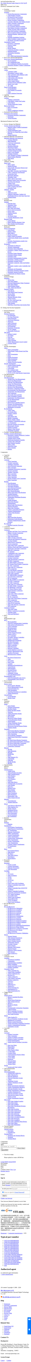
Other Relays (11, 852)
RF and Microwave (9, 906)
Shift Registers (12, 668)
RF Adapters (11, 551)
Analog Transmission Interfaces (16, 1087)
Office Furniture (12, 360)
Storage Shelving (12, 135)
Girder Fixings (12, 298)
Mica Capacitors (12, 474)
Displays (10, 780)
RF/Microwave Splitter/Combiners (17, 922)
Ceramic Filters (12, 1053)
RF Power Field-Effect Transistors (17, 743)
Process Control (12, 45)
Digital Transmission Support (15, 1098)
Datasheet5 (7, 1332)
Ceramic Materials (12, 139)
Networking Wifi (12, 416)
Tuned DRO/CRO (13, 899)
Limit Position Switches (14, 15)
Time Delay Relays (13, 855)
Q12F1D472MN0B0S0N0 (11, 1253)
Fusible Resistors (12, 500)
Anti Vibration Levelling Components (18, 155)
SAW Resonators (12, 869)
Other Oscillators (12, 875)
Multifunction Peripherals (14, 640)
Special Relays (12, 858)
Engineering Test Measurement (16, 398)
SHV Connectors (12, 600)
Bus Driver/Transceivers (14, 657)
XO (9, 872)
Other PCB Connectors (14, 603)
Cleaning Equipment (13, 437)
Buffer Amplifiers (12, 964)
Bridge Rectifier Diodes (14, 710)
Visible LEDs (11, 771)
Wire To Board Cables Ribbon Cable (18, 74)
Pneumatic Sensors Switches (15, 272)
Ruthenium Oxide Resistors (15, 519)
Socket (6, 1065)
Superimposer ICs (12, 989)
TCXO (9, 877)
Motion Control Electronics (15, 1022)
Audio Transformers (13, 836)
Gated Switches (12, 1009)
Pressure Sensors (12, 936)
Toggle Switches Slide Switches (16, 29)
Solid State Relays (12, 782)
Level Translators (12, 815)
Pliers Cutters (11, 164)
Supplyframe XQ (9, 1326)
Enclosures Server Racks (11, 113)
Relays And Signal (9, 106)
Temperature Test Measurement (16, 391)
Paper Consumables (13, 349)
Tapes (9, 191)
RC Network (7, 523)
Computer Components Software (16, 421)
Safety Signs (11, 338)
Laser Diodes (11, 785)
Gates (9, 659)
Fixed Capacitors (12, 461)
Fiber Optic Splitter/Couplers (15, 1101)
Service (6, 1316)
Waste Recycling (12, 446)
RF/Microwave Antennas (14, 913)
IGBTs (9, 738)
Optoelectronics (8, 769)
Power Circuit (8, 684)
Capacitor (6, 460)
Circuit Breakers (12, 88)
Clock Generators (12, 626)
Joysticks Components (14, 25)
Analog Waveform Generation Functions (19, 1023)
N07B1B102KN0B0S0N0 (11, 1245)
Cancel (2, 1360)
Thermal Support (8, 1129)
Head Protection (12, 324)
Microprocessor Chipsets (14, 654)
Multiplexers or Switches (14, 1020)
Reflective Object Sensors (15, 950)
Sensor (6, 934)
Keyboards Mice (12, 412)
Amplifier (6, 958)
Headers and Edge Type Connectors (17, 531)
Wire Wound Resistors (14, 491)
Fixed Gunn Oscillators (14, 902)
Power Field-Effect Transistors (16, 732)
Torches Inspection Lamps (15, 104)
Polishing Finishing (13, 153)
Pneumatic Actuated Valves (15, 261)
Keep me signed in (9, 1192)
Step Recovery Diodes (14, 724)
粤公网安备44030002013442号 (11, 1297)
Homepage (4, 1233)
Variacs (10, 847)
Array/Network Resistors (14, 488)
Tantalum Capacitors (13, 464)
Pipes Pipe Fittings (13, 284)
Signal (6, 1015)
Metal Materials (12, 141)
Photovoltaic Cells (12, 796)
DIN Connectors (12, 569)
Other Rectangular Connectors (16, 559)
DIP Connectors (12, 606)
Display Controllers (13, 639)
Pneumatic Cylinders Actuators (16, 259)
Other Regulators (12, 690)
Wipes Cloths (11, 444)
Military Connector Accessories (16, 611)
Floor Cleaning (12, 447)
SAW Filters (11, 1048)
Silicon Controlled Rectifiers (15, 997)
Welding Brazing (12, 213)
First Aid (10, 337)
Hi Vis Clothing (12, 329)
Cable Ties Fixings (13, 79)
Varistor (10, 514)
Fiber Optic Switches (13, 1109)
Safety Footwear (12, 323)
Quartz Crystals (12, 864)
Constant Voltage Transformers (16, 844)
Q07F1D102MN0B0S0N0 (11, 1240)
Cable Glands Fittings (13, 81)
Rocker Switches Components (16, 20)
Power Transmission (9, 228)
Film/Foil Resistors (13, 506)
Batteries (6, 822)
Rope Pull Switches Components (16, 31)
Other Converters (12, 1036)
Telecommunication (9, 1071)
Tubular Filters (12, 1064)
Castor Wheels (12, 144)
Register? (8, 1185)
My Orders (4, 3)
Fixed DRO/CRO (12, 896)
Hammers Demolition (13, 185)
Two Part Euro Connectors (15, 576)
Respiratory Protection (14, 328)
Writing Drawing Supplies (15, 362)
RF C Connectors (12, 595)
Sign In (7, 1171)
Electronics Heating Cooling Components (19, 65)
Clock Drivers (11, 667)
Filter (5, 1043)
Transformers (7, 825)
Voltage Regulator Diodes (15, 713)
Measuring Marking (13, 175)
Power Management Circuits (15, 687)
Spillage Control (12, 334)
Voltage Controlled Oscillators (16, 891)
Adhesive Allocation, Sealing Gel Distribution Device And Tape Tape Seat (19, 195)
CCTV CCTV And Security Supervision (19, 373)
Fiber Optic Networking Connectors (17, 598)
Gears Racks (11, 230)
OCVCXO (11, 880)
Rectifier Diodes (12, 709)
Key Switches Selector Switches (16, 26)
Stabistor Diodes (12, 727)
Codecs (10, 1079)
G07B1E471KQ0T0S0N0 (11, 1251)
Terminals (10, 1137)
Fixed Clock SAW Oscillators (16, 883)
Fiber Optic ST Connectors (15, 584)
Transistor (6, 729)
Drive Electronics (12, 813)
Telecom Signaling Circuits (15, 1089)
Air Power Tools (12, 216)
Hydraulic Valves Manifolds (15, 248)
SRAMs (10, 749)
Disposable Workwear (14, 331)
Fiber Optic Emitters (13, 1104)
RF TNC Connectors (13, 565)
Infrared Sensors (12, 948)
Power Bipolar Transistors (15, 735)
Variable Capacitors (13, 472)
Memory (6, 748)
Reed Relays (11, 857)
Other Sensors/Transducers (15, 938)
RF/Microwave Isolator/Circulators (17, 920)
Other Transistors (12, 734)
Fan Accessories (12, 60)
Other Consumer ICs (13, 970)
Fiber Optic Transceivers (14, 1110)
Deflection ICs (12, 984)
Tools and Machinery (13, 614)
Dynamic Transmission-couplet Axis (17, 241)
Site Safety (7, 332)
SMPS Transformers (13, 833)
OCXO (10, 882)
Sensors (10, 54)
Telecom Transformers (14, 832)
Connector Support (9, 607)
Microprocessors (12, 628)
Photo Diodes (11, 790)
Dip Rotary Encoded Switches (16, 40)
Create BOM (4, 1162)
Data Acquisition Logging (15, 396)
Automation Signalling (14, 53)
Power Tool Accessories (14, 210)
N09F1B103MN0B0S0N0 (11, 1264)
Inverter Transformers (13, 841)
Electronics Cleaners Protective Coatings (19, 435)
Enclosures (11, 116)
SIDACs (10, 1003)
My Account (7, 1310)
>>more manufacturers (7, 1274)
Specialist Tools (12, 188)
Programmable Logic (10, 676)
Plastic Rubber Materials (14, 157)
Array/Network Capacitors (15, 466)
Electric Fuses (11, 698)
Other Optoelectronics (14, 774)
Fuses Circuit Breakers (10, 87)
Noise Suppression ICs (14, 991)
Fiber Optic (7, 1099)
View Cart (13, 1169)
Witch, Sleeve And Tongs (14, 178)
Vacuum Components (13, 247)
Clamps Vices (11, 183)
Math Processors (12, 646)
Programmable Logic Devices (16, 679)
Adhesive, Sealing (9, 189)
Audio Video (11, 410)
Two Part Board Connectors (15, 570)
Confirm (9, 1360)
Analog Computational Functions (17, 1025)
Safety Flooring (12, 340)
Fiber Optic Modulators (14, 1124)
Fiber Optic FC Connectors (15, 572)
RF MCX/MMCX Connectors (16, 579)
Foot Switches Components (15, 18)
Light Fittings (11, 102)
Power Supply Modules (14, 685)
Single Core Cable (13, 84)
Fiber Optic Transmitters (14, 1115)
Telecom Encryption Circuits (15, 1095)
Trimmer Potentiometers (14, 511)
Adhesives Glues (12, 192)
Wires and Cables (12, 609)
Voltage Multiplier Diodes (15, 723)
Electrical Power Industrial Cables (17, 82)
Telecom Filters (12, 1061)
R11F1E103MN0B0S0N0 (11, 1243)
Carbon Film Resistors (14, 512)
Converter (7, 1033)
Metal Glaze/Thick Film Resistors (17, 492)
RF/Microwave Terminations (15, 916)
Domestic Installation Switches (16, 37)
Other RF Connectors (13, 550)
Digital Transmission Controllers (16, 1090)
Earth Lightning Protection (15, 93)
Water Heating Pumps (13, 286)
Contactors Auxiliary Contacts (16, 50)
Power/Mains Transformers (15, 827)
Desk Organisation (13, 354)
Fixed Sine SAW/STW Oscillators (17, 892)
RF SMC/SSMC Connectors (15, 586)
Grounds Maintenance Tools (15, 217)
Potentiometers (12, 503)
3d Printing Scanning (13, 430)
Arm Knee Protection (13, 320)
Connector (7, 530)
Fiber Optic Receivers (13, 1118)
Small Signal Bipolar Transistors (16, 730)
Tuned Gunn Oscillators (14, 897)
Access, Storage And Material (12, 125)
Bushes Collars (12, 231)
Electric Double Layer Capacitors (17, 478)
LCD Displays (12, 779)
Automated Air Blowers (14, 245)
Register (3, 1171)
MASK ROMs (12, 762)
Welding (6, 202)
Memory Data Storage (14, 429)
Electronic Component (14, 43)
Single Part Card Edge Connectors (17, 548)
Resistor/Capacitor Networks (15, 525)
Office (6, 348)
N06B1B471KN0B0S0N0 (11, 1261)
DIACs (10, 1006)
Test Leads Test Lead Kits (15, 394)
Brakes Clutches (12, 242)
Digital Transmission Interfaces (16, 1085)
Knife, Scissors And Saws (15, 186)
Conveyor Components (14, 143)
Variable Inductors (12, 802)
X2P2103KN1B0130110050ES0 (13, 1257)
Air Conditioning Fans (14, 62)
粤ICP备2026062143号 (7, 1290)
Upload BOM (4, 1150)
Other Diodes (11, 715)
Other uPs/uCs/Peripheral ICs (16, 625)
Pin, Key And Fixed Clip (14, 300)
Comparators (11, 961)
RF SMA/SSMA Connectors (15, 562)
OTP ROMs (11, 759)
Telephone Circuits (13, 1081)
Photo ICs (10, 787)
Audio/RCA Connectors (14, 555)
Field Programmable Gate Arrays (16, 678)
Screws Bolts (11, 294)
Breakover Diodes (12, 1005)
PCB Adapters (11, 592)
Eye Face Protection (13, 317)
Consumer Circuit (9, 969)
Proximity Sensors (12, 944)
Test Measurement (9, 377)
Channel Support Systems (15, 150)
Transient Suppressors (13, 707)
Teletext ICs (11, 986)
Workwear (10, 321)
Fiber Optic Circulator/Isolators (16, 1117)
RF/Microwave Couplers (14, 917)
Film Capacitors (12, 467)
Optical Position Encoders (15, 773)
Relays (9, 109)
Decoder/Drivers (12, 670)
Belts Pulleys (11, 233)
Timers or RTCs (12, 634)
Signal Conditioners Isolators (15, 110)
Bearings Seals (8, 219)
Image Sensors (12, 945)
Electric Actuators (12, 234)
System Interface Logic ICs (15, 650)
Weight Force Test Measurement (16, 379)
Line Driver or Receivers (14, 805)
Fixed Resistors (12, 483)
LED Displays (11, 776)
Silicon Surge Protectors (14, 1000)
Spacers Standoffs (12, 301)
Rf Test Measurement (13, 399)
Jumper (10, 516)
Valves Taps (11, 280)
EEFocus (6, 1331)
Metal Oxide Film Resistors (15, 505)
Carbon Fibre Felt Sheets (14, 149)
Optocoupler (11, 777)
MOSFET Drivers (12, 811)
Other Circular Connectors (15, 537)
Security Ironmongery (10, 363)
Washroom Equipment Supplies (16, 440)
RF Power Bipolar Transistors (16, 744)
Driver (6, 804)
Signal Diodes (11, 721)
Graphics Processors (13, 653)
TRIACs (10, 998)
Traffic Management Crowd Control (17, 342)
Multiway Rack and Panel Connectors (18, 547)
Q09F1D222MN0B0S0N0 (11, 1242)
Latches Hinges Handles (14, 365)
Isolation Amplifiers (13, 967)
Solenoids (10, 46)
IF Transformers (12, 846)
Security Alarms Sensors (14, 371)
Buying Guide (11, 3)
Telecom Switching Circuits (15, 1093)
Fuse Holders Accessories (15, 90)
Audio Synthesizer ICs (14, 973)
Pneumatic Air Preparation (15, 269)
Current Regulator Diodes (15, 720)
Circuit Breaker (12, 696)
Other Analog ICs (12, 953)
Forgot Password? (19, 1192)
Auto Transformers (13, 843)
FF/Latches (11, 660)
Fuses (9, 92)
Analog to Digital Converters (15, 1037)
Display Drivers (12, 808)
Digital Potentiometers (14, 1040)
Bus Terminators (12, 816)
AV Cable (10, 85)
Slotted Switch (12, 791)
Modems (10, 1084)
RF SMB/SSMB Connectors (15, 575)
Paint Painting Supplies (14, 443)
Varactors (10, 712)
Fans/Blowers (11, 1132)
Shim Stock (11, 158)
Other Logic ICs (12, 671)
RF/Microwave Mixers (14, 914)
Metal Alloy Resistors (13, 508)
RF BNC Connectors (13, 561)
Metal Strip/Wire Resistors (15, 517)
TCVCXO (10, 874)
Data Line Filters (12, 1045)
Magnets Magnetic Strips (14, 297)
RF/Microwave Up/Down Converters (18, 928)
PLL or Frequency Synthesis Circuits (18, 1019)
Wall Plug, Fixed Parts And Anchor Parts (19, 305)
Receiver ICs (11, 975)
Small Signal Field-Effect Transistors (17, 737)
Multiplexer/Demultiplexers (15, 665)
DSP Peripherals (12, 631)
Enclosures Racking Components (17, 115)
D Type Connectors (13, 534)
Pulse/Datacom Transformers (15, 829)
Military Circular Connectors (15, 533)
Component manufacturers (15, 1233)
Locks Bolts (11, 368)
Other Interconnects (13, 536)
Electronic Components (10, 1305)
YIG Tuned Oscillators (14, 894)
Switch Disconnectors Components (17, 14)
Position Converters (13, 1034)
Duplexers (10, 1059)
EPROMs (10, 760)
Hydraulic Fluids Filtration (15, 253)
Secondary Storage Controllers (16, 637)
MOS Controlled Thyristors (15, 1011)
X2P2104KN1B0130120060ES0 (13, 1259)
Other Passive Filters (13, 1050)
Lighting (6, 98)
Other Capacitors (12, 475)
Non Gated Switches (13, 1014)
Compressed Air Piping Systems (16, 273)
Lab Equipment (12, 401)
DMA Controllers (12, 645)
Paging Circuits (12, 1096)
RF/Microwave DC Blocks (15, 930)
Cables (6, 70)
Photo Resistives (12, 794)
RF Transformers (12, 830)
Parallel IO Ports (12, 629)
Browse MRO (8, 1307)
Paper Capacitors (12, 480)
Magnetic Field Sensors (14, 947)
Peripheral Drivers (12, 810)
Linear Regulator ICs (13, 688)
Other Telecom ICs (13, 1075)
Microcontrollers (12, 621)
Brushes (10, 449)
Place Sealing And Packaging (16, 224)
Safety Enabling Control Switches (17, 39)
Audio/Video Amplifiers (14, 972)
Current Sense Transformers (15, 838)
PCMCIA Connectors (13, 601)
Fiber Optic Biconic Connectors (16, 604)
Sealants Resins (12, 197)
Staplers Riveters (12, 166)
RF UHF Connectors (13, 583)
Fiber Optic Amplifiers (14, 1120)
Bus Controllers (12, 635)
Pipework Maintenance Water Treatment (18, 283)
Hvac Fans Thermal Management (13, 59)
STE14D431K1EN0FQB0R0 (12, 1262)
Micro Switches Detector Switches (17, 32)
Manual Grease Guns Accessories (17, 180)
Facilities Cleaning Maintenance (13, 433)
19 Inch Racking (12, 118)
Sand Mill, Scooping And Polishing (17, 171)
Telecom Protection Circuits (15, 1078)
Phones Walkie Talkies (14, 419)
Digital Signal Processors (14, 632)
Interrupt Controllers (13, 648)
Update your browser (6, 1198)
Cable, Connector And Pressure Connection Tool (16, 173)
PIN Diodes (11, 716)
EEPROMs (11, 754)
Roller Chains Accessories (15, 236)
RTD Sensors (11, 952)
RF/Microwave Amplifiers (15, 910)
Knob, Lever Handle (13, 152)
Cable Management (13, 76)
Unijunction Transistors (14, 746)
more (13, 1230)
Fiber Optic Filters (12, 1123)
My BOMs (7, 1311)
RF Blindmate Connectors (15, 587)
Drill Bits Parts (12, 203)
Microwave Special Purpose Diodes (17, 726)
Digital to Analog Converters (15, 1039)
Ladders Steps (11, 129)
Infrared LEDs (12, 788)
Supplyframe (7, 1328)
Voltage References (13, 693)
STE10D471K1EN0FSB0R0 (12, 1256)
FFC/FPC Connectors (13, 581)
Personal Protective (9, 314)
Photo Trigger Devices (14, 797)
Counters (10, 664)
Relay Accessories (12, 107)
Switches (6, 12)
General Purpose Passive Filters (16, 1054)
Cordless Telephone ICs (14, 1092)
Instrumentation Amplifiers (15, 962)
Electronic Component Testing (16, 388)
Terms (5, 1318)
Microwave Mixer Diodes (15, 718)
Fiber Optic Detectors (13, 1114)
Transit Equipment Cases (14, 130)
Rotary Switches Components (16, 23)
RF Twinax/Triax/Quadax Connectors (18, 564)
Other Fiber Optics (13, 1103)
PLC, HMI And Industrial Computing (18, 56)
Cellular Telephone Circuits (15, 1082)
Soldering (10, 214)
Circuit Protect (8, 695)
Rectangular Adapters (13, 556)
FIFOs (9, 755)
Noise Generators (12, 931)
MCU (5, 620)
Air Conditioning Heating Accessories (18, 64)
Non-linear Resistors (13, 486)
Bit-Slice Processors (13, 642)
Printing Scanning (12, 427)
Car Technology (12, 423)
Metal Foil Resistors (13, 495)
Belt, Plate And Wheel (14, 208)
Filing (9, 356)
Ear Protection (11, 315)
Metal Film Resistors (13, 489)
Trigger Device (8, 995)
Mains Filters (11, 1047)
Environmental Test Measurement (17, 390)
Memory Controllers (13, 643)
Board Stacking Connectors (15, 590)
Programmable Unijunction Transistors (18, 1008)
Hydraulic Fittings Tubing (15, 255)
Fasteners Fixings (9, 289)
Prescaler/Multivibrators (14, 674)
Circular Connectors (13, 558)
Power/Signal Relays (13, 850)
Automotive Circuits (13, 1026)
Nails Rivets (11, 291)
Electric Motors (12, 48)
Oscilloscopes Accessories (15, 385)
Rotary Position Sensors (14, 941)
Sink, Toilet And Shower (14, 287)
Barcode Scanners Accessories (16, 424)
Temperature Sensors (13, 942)
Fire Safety (11, 335)
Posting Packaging (13, 357)
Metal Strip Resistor (13, 502)
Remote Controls (12, 413)
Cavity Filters (11, 1057)
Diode (5, 704)
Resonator (7, 863)
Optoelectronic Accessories (15, 783)
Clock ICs (10, 981)
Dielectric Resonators (13, 867)
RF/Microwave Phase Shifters (16, 927)
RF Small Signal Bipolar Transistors (17, 740)
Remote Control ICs (13, 980)
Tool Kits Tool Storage (14, 182)
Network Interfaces (13, 1076)
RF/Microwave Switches (14, 911)
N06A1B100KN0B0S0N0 (11, 1250)
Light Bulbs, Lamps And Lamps (16, 101)
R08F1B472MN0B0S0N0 (11, 1247)
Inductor (6, 799)
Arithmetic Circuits (13, 673)
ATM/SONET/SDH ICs (14, 1073)
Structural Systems (13, 147)
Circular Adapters (12, 541)
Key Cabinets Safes (13, 370)
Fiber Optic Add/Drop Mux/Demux (17, 1121)
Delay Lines (11, 662)
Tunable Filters (12, 1062)
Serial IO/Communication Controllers (18, 623)
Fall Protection (12, 326)
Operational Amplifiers (14, 959)
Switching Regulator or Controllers (17, 692)
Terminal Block (8, 1134)
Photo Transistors (12, 793)
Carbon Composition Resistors (16, 509)
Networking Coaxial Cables (15, 73)
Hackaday (7, 1334)
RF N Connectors (12, 578)
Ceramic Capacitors (13, 463)
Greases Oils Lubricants (14, 441)
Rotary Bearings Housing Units (16, 222)
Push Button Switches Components (17, 28)
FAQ (22, 3)
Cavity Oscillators (12, 900)
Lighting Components (13, 99)
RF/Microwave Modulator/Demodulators (19, 925)
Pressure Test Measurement (15, 404)
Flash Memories (12, 751)
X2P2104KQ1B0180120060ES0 (13, 1254)
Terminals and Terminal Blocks (16, 1135)
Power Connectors (13, 544)
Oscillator (6, 871)
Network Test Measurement (15, 382)
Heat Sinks (11, 1131)
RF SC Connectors (13, 597)
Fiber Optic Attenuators (14, 1112)
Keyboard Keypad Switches (15, 17)
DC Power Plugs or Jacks (15, 589)
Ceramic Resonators (13, 866)
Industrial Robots (12, 51)
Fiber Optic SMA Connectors (16, 593)
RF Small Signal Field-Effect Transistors (19, 741)
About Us (17, 3)
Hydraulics (7, 244)
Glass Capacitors (12, 477)
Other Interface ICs (13, 807)
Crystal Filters (11, 1051)
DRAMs (10, 752)
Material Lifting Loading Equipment (17, 127)
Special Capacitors (13, 470)
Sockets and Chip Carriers (15, 1067)
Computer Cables (12, 71)
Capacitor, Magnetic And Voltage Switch (19, 21)
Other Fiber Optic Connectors (16, 545)
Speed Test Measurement (14, 380)
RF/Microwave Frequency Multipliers (18, 933)
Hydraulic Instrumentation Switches (17, 258)
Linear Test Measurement (14, 384)
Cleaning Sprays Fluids (14, 438)
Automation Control (9, 42)
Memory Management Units (15, 651)
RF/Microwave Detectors (14, 919)
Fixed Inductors (12, 801)
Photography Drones (13, 426)
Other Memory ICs (13, 757)
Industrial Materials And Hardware (13, 138)
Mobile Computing (13, 418)
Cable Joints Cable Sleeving (15, 78)
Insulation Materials (13, 146)
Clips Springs (11, 303)
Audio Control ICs (13, 976)
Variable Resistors (12, 494)
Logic (5, 656)
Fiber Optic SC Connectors (15, 567)
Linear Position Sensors (14, 939)
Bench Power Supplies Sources (16, 402)
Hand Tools (7, 163)
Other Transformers (13, 839)
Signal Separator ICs (13, 987)
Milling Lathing (12, 206)
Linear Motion (11, 220)
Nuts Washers (11, 295)
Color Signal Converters (14, 978)
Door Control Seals (13, 366)
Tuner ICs (10, 983)
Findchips (6, 1329)
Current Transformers (13, 835)
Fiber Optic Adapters (13, 573)
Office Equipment (12, 359)
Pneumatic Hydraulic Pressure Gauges (18, 270)
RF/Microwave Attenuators (15, 908)
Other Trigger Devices (14, 1001)
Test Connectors (12, 393)
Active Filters (11, 1056)
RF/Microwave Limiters (14, 924)
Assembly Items (12, 612)
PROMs (10, 763)
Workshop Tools (12, 205)
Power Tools (11, 211)
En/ (25, 3)
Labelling (10, 415)
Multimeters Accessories (14, 407)
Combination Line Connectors (16, 553)
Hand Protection (12, 318)
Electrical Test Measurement (15, 387)
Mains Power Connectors (14, 542)
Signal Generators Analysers (15, 405)
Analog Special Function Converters (17, 1042)
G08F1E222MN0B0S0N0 (11, 1248)
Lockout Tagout (12, 343)
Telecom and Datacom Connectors (17, 539)
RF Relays (10, 853)
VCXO (10, 878)
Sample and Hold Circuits (15, 966)
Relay (5, 849)
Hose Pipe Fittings (13, 281)
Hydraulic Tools (12, 256)
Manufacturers (8, 1308)
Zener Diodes (11, 706)
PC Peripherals (8, 409)
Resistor (6, 481)
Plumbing (6, 278)
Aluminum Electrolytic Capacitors (17, 469)
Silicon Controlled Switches (15, 1012)
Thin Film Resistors (13, 484)
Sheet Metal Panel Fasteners (15, 292)
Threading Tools (12, 177)
